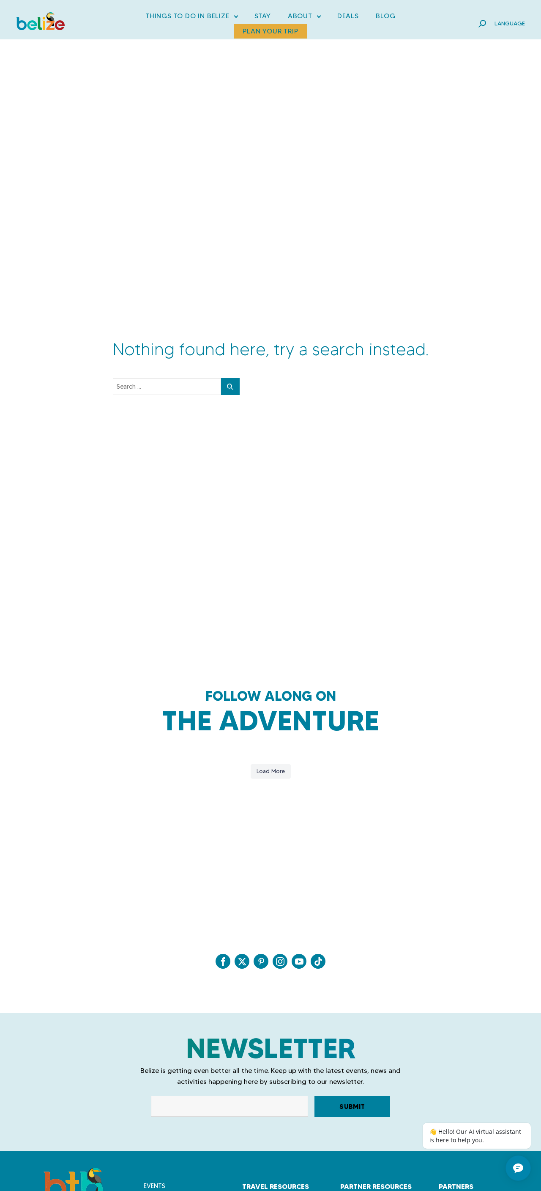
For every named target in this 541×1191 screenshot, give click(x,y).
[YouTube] (299, 961)
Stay (262, 16)
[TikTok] (318, 961)
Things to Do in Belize (191, 17)
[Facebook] (223, 961)
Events (154, 1186)
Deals (348, 16)
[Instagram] (280, 961)
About (304, 17)
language (510, 23)
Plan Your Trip (270, 31)
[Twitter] (242, 961)
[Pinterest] (261, 961)
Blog (386, 16)
